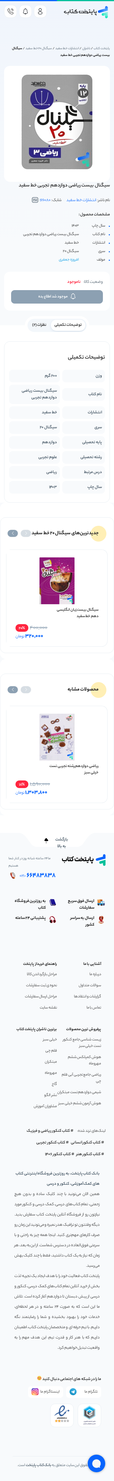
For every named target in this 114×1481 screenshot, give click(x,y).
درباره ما (95, 974)
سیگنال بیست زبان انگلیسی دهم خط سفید (78, 613)
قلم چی (51, 1051)
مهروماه (51, 1073)
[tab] (68, 324)
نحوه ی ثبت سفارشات (41, 985)
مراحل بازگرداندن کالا (42, 974)
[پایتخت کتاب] (86, 12)
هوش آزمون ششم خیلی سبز (79, 1103)
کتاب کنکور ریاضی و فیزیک (48, 1131)
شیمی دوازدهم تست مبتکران (79, 1092)
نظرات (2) (39, 325)
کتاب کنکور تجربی (50, 1142)
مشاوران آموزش (45, 1106)
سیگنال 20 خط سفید (38, 48)
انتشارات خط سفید (67, 48)
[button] (26, 533)
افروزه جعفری (69, 260)
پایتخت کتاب (102, 48)
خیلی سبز (50, 1040)
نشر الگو (50, 1095)
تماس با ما (94, 1008)
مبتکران (51, 1062)
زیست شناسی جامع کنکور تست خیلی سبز (82, 1043)
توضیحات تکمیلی (68, 325)
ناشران (86, 48)
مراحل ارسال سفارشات (41, 997)
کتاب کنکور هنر (88, 1154)
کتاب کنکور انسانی (86, 1142)
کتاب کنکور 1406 (58, 1154)
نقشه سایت (48, 1008)
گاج (54, 1084)
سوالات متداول (90, 985)
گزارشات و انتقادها (87, 997)
